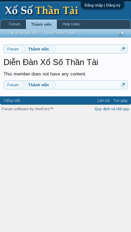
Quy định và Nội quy (112, 109)
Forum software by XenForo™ (27, 109)
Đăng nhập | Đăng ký (103, 5)
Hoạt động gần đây (22, 33)
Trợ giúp (120, 100)
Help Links (71, 24)
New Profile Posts (60, 33)
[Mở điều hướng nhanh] (123, 49)
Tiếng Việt (11, 100)
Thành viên (41, 24)
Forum (14, 24)
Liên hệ (103, 100)
